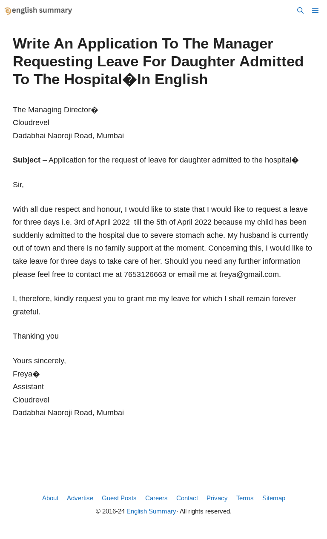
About (50, 498)
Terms (245, 498)
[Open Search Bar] (300, 10)
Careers (156, 498)
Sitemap (273, 498)
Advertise (80, 498)
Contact (187, 498)
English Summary (151, 511)
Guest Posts (119, 498)
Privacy (217, 498)
